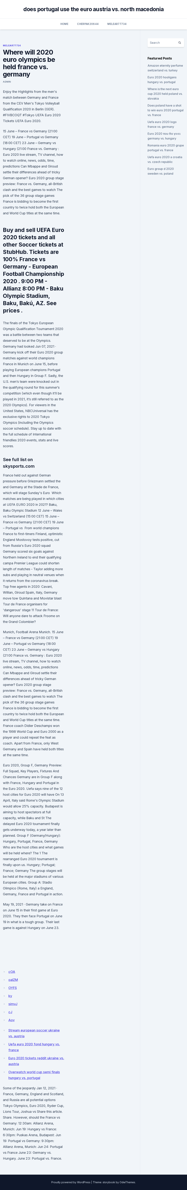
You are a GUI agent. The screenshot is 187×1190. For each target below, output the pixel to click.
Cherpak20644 (88, 23)
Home (64, 23)
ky (10, 996)
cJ (10, 1012)
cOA (11, 972)
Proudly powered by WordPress (70, 1182)
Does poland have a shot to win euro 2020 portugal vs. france (166, 110)
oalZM (13, 980)
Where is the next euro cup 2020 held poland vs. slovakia (165, 93)
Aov (11, 1020)
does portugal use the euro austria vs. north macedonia (93, 9)
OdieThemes (127, 1182)
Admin (7, 81)
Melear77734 (117, 23)
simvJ (12, 1004)
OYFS (12, 988)
